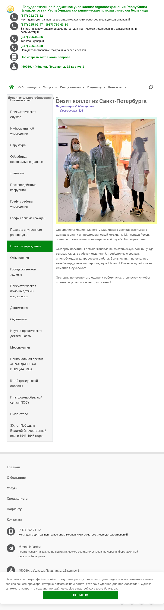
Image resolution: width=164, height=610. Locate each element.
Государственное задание (23, 271)
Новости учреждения (25, 246)
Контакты (14, 519)
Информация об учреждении (22, 131)
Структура (18, 145)
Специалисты (17, 498)
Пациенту (14, 509)
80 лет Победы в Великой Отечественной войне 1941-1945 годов (28, 431)
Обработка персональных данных (27, 159)
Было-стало (19, 414)
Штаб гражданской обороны (24, 383)
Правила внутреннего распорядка (26, 232)
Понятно (80, 595)
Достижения (19, 307)
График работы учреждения (21, 204)
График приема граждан (27, 218)
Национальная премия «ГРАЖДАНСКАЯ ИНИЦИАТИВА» (26, 364)
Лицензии (17, 173)
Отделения (18, 319)
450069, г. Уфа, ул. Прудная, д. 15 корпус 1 (49, 570)
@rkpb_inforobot (30, 546)
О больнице (16, 477)
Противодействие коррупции (23, 187)
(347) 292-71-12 (30, 529)
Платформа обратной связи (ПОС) (26, 399)
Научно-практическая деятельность (26, 333)
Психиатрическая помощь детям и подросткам (23, 291)
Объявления (19, 258)
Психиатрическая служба (23, 114)
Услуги (12, 488)
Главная (13, 467)
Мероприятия (20, 347)
